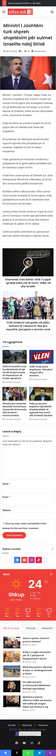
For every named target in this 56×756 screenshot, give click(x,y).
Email (6, 497)
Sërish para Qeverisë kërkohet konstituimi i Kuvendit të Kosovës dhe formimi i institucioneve (14, 409)
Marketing (27, 725)
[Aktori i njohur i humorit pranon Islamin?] (11, 642)
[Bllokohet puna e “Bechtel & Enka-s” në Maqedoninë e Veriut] (11, 671)
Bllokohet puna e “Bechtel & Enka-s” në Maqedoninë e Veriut (37, 670)
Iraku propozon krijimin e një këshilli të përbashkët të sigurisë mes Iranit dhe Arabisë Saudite (40, 409)
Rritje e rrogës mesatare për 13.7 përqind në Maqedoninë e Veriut (37, 655)
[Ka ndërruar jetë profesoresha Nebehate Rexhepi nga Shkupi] (11, 686)
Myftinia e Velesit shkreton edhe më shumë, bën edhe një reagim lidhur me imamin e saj (37, 701)
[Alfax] (20, 12)
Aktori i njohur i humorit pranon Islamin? (36, 640)
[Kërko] (52, 12)
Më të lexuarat (11, 628)
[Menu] (3, 12)
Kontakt (12, 725)
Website (6, 510)
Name (6, 483)
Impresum (43, 725)
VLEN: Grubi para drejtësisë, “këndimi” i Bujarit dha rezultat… (41, 371)
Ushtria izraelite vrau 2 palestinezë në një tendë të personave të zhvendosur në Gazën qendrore (14, 372)
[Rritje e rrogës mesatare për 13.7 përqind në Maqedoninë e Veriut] (11, 656)
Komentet (47, 628)
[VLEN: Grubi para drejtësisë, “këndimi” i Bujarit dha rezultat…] (41, 357)
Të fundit (30, 628)
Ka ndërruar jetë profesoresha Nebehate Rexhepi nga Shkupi (36, 685)
